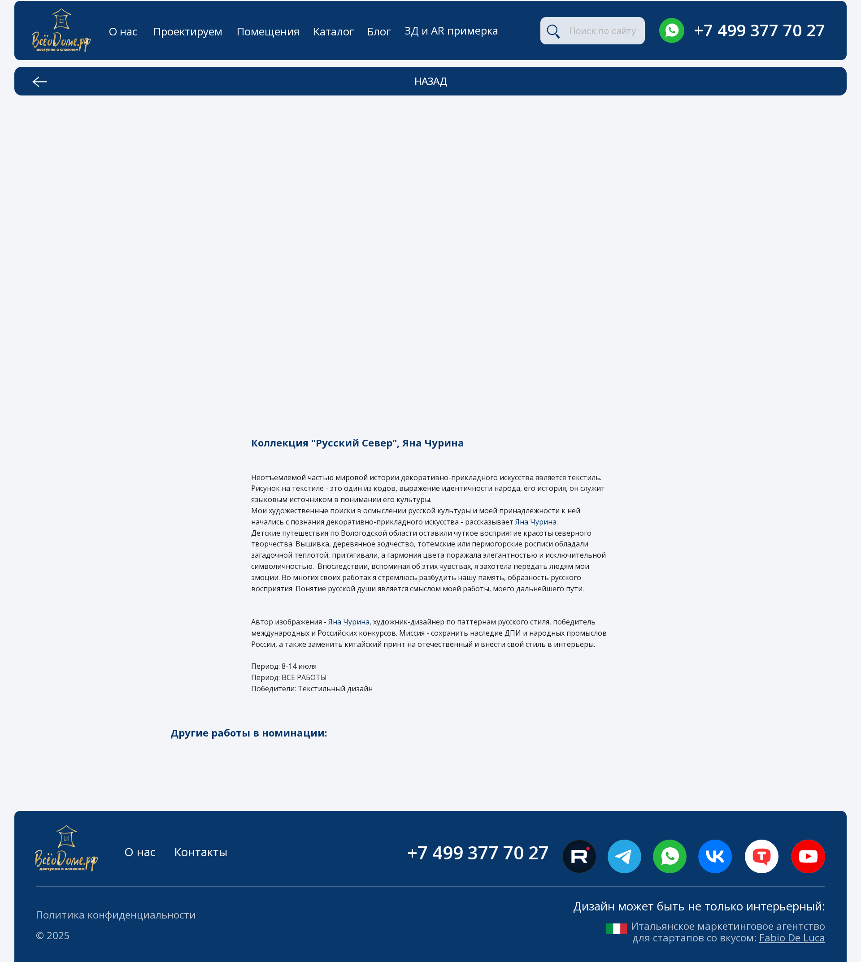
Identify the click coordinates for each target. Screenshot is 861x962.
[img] (671, 30)
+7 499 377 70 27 (759, 30)
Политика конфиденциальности (116, 915)
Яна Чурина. (536, 522)
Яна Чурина (349, 622)
